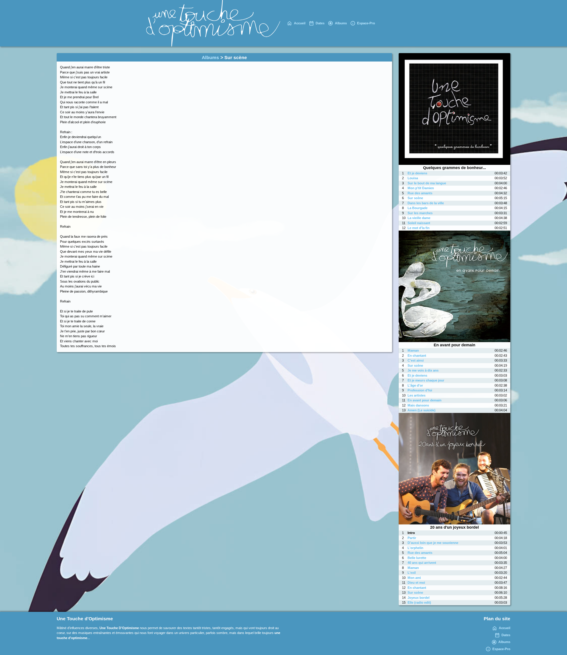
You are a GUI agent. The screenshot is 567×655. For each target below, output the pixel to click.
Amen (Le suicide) (421, 410)
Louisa (413, 178)
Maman (413, 350)
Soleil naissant (419, 223)
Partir (412, 538)
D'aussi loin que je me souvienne (433, 543)
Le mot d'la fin (418, 228)
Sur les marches (420, 213)
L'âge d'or (415, 385)
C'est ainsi (416, 360)
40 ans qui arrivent (422, 562)
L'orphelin (415, 548)
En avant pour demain (424, 400)
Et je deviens (417, 173)
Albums (210, 57)
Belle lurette (417, 558)
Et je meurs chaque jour (426, 380)
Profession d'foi (420, 390)
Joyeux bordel (418, 597)
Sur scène (415, 198)
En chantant (417, 355)
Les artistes (416, 395)
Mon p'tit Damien (421, 188)
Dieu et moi (416, 582)
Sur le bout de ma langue (427, 183)
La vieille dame (419, 218)
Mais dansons (418, 405)
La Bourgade (417, 208)
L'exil (412, 572)
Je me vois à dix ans (423, 370)
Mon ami (414, 578)
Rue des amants (420, 193)
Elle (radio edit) (419, 602)
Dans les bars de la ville (426, 203)
